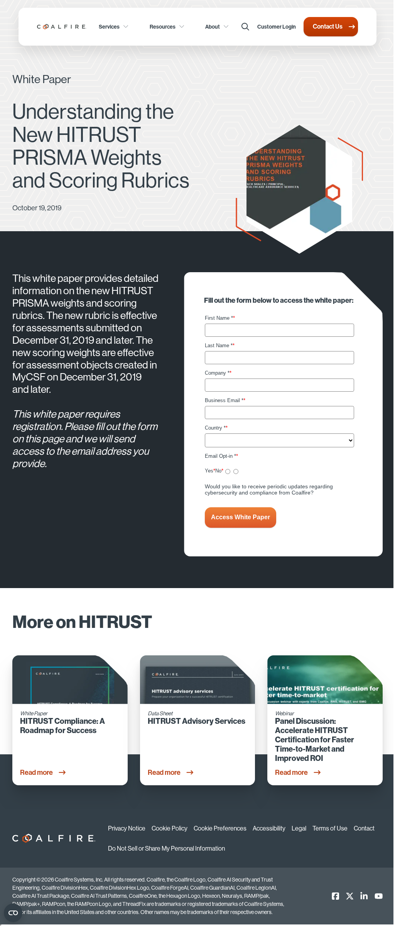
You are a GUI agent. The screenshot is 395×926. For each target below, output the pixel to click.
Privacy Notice (126, 828)
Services (109, 26)
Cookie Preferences (220, 828)
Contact (364, 828)
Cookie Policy (169, 828)
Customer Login (276, 26)
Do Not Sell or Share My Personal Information (166, 848)
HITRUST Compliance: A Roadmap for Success (62, 725)
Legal (299, 828)
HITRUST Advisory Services (196, 721)
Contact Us (328, 26)
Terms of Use (330, 828)
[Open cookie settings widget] (13, 913)
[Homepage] (61, 26)
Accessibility (269, 828)
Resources (163, 26)
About (212, 26)
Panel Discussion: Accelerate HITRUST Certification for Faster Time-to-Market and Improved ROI (314, 739)
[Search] (245, 27)
